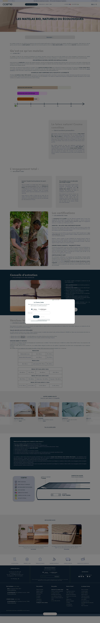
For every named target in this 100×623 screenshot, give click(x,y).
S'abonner (36, 316)
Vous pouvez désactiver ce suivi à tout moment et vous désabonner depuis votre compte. (40, 320)
